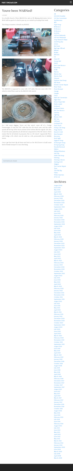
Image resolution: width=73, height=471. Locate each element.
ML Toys (56, 119)
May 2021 (57, 308)
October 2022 (58, 271)
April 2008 (57, 456)
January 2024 (58, 241)
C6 (55, 57)
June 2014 (57, 421)
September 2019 (59, 344)
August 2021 (58, 301)
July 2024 (57, 228)
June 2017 (57, 391)
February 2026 (59, 196)
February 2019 (58, 357)
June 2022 (57, 280)
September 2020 (59, 325)
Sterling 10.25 (58, 162)
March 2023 (58, 260)
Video (56, 173)
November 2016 (59, 406)
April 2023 (57, 258)
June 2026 (57, 187)
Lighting (56, 115)
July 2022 (57, 278)
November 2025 (59, 202)
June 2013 (57, 430)
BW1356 (56, 55)
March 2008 (58, 458)
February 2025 (59, 215)
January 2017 (58, 402)
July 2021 (57, 303)
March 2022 (58, 286)
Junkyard (57, 106)
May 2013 (57, 432)
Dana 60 (56, 59)
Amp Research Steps (60, 40)
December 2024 (59, 220)
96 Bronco (57, 31)
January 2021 (58, 316)
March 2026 (58, 194)
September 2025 (59, 207)
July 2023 (57, 252)
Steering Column (59, 160)
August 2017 (58, 389)
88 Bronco (57, 27)
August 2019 (58, 346)
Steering (56, 158)
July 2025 (57, 211)
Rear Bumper (58, 134)
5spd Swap (57, 24)
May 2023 (57, 256)
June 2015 (57, 415)
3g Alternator (58, 20)
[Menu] (71, 2)
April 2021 (57, 310)
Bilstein (56, 50)
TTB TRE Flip (58, 170)
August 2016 (58, 411)
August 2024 (58, 226)
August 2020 (58, 327)
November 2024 (59, 222)
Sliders (56, 149)
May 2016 (57, 413)
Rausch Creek (58, 132)
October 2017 (58, 385)
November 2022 (59, 269)
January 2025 (58, 218)
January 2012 (58, 445)
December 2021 (59, 293)
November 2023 (59, 245)
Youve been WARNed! (17, 11)
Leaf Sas (56, 112)
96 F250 (56, 33)
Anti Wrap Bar (58, 42)
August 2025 (58, 209)
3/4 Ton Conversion (60, 18)
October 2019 (58, 342)
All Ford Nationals (59, 35)
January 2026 (58, 198)
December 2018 (59, 361)
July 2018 (57, 368)
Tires (55, 168)
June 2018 (57, 370)
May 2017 (57, 393)
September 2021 (59, 299)
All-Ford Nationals (60, 37)
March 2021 (58, 312)
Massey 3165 (58, 117)
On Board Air (58, 123)
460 (55, 22)
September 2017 (59, 387)
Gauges (56, 93)
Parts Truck (57, 125)
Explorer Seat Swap (60, 80)
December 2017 (59, 381)
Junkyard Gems (59, 108)
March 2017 (58, 398)
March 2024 (58, 237)
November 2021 (59, 295)
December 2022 (59, 267)
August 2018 (58, 366)
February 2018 (58, 378)
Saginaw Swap (58, 140)
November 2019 (59, 340)
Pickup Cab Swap (59, 127)
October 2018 (58, 363)
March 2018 (58, 376)
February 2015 (58, 417)
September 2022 (59, 273)
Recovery (57, 136)
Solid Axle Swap (59, 155)
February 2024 (58, 239)
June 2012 (57, 436)
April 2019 (57, 353)
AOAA (56, 44)
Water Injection (59, 175)
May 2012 (57, 439)
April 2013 (57, 434)
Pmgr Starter (58, 130)
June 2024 (57, 230)
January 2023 (58, 265)
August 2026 (58, 185)
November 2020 (59, 321)
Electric (56, 72)
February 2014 (58, 424)
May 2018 (57, 372)
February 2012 (58, 443)
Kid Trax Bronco (59, 110)
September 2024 (59, 224)
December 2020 (59, 318)
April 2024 (57, 235)
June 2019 (57, 348)
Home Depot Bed (59, 102)
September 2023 (59, 248)
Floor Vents (57, 87)
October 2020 (58, 323)
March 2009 (58, 451)
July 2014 (57, 419)
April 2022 (57, 284)
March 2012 (58, 441)
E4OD (56, 63)
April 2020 (57, 333)
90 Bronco (57, 29)
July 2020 (57, 329)
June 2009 (57, 449)
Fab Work (57, 82)
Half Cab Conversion (60, 97)
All (55, 14)
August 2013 (58, 426)
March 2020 (58, 336)
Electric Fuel (58, 76)
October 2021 (58, 297)
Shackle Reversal (59, 147)
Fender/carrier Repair (61, 85)
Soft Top (56, 153)
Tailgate (56, 164)
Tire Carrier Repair (60, 166)
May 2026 (57, 190)
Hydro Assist (58, 104)
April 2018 (57, 374)
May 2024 (57, 233)
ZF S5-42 (57, 177)
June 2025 (57, 213)
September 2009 (59, 447)
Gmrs (56, 95)
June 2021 (57, 305)
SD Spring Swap (59, 145)
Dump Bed (57, 61)
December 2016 (59, 404)
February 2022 (59, 288)
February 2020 (59, 338)
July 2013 (57, 428)
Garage (56, 91)
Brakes (56, 52)
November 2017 (59, 383)
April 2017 (57, 396)
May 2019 (57, 351)
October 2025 (58, 205)
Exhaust (56, 78)
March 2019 (58, 355)
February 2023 (59, 263)
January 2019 (58, 359)
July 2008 (57, 454)
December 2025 (59, 200)
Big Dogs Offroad (59, 48)
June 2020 (57, 331)
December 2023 (59, 243)
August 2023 (58, 250)
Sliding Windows (59, 151)
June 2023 (57, 254)
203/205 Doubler (59, 16)
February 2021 (58, 314)
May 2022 (57, 282)
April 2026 (57, 192)
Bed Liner (57, 46)
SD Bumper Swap (59, 142)
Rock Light (57, 138)
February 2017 (58, 400)
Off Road (57, 121)
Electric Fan (57, 74)
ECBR (55, 70)
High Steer (57, 100)
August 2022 (58, 275)
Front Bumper (58, 89)
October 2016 (58, 408)
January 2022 (58, 290)
